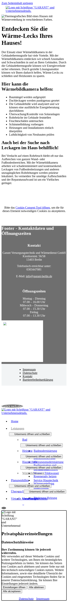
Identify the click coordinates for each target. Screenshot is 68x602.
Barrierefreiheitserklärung (38, 379)
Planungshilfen (20, 480)
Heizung (27, 450)
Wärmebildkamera (33, 473)
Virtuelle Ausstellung (23, 498)
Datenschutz (30, 372)
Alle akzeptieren (12, 591)
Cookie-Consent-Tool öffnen (32, 207)
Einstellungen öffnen (14, 587)
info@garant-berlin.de (39, 276)
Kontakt (27, 376)
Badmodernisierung (45, 450)
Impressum (29, 369)
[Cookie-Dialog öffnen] (4, 508)
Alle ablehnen (36, 587)
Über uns (16, 491)
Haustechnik (29, 462)
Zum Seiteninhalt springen (17, 3)
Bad (24, 439)
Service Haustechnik (46, 480)
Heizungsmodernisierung (48, 462)
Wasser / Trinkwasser (46, 473)
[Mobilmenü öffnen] (34, 13)
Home (14, 421)
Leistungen (17, 428)
